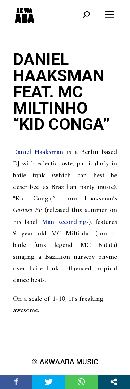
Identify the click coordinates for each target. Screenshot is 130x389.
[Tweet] (48, 382)
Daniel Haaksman (38, 152)
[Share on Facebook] (16, 382)
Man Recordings (65, 222)
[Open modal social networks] (114, 382)
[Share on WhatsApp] (81, 382)
